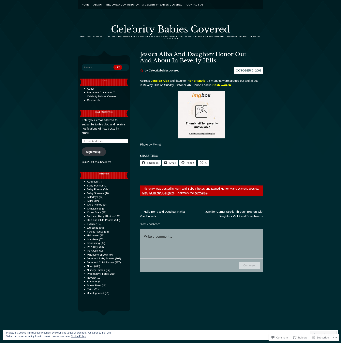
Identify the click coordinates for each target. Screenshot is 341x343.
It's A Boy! (92, 247)
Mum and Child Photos (100, 262)
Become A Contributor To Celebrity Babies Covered (144, 4)
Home (85, 4)
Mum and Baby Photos (189, 188)
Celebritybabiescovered (164, 70)
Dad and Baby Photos (100, 216)
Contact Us (194, 4)
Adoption (92, 181)
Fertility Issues (95, 231)
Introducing (93, 243)
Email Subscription (104, 112)
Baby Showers (95, 193)
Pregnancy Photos (98, 273)
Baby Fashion (95, 185)
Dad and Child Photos (100, 220)
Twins (90, 289)
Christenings (94, 208)
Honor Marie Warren (234, 188)
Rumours (92, 281)
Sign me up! (94, 151)
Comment (249, 265)
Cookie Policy (78, 336)
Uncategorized (95, 293)
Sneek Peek (94, 285)
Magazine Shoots (97, 254)
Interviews (92, 239)
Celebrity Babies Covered (170, 29)
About (97, 4)
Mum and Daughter (161, 193)
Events (91, 223)
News (90, 266)
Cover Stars (94, 212)
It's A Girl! (92, 250)
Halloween (93, 235)
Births (90, 200)
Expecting (92, 227)
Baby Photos (94, 189)
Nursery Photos (96, 270)
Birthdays (92, 197)
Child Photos (94, 204)
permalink (201, 193)
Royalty (91, 277)
